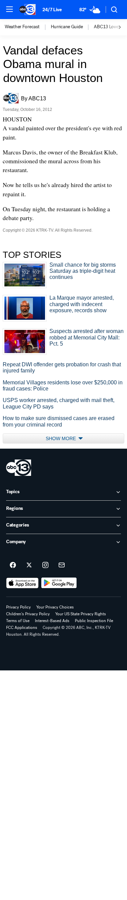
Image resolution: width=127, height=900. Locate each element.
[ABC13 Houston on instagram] (45, 565)
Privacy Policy (18, 607)
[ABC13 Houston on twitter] (29, 565)
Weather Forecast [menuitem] (22, 26)
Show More (61, 438)
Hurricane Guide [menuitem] (67, 26)
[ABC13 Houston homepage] (27, 9)
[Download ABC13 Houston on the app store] (22, 583)
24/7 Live (52, 9)
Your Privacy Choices (55, 607)
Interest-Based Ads (52, 621)
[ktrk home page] (18, 468)
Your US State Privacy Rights (80, 614)
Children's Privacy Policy (28, 614)
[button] (9, 9)
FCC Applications (21, 628)
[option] (28, 27)
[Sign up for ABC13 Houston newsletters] (61, 565)
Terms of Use (17, 621)
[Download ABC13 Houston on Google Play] (59, 583)
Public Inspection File (94, 621)
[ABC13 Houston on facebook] (13, 565)
